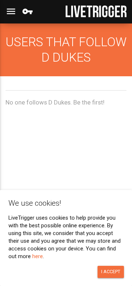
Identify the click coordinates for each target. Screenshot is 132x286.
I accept (110, 271)
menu (11, 11)
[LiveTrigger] (96, 11)
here (37, 256)
